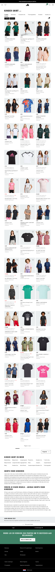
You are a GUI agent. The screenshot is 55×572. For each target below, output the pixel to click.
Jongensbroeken (16, 462)
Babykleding (7, 460)
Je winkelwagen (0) (39, 527)
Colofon (21, 551)
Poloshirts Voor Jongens (31, 460)
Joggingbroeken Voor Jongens (24, 463)
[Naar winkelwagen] (52, 4)
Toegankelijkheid (39, 565)
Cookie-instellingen (9, 561)
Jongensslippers (32, 465)
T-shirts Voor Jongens (47, 460)
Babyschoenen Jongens (15, 460)
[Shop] (27, 5)
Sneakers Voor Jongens (39, 460)
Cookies (37, 561)
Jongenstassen (47, 462)
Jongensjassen (23, 460)
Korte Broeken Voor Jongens (23, 465)
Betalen (37, 551)
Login (13, 527)
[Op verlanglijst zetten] (17, 23)
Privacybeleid (7, 565)
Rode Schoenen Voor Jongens (31, 463)
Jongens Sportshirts (38, 463)
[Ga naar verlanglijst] (5, 4)
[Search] (49, 4)
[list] (27, 14)
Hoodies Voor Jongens (15, 465)
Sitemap (6, 551)
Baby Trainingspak (7, 465)
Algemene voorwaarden (25, 565)
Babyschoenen (7, 462)
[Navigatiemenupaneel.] (2, 4)
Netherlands (29, 570)
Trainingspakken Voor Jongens (48, 465)
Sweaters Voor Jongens (39, 465)
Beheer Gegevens (23, 561)
